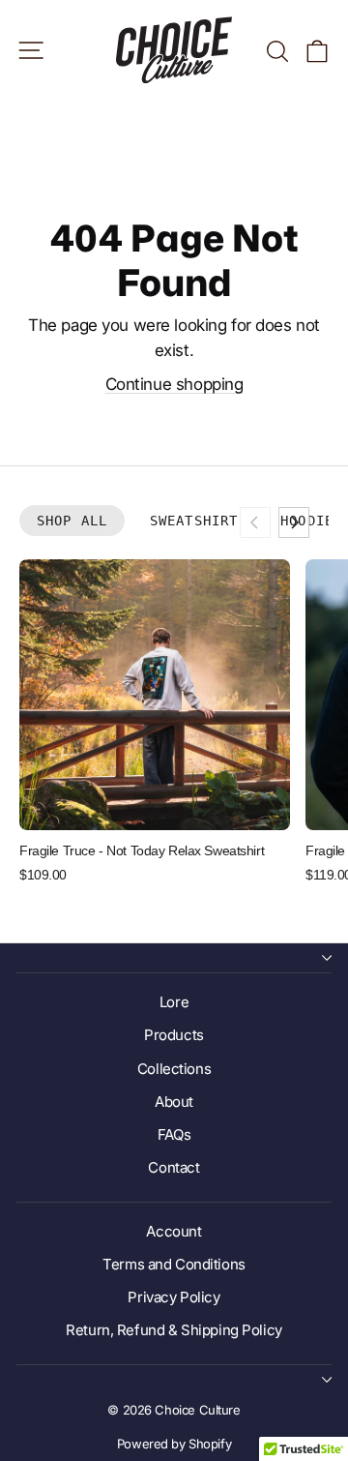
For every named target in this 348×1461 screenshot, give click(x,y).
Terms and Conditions (174, 1264)
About (174, 1101)
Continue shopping (174, 384)
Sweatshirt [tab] (194, 520)
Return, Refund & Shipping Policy (173, 1330)
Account (173, 1231)
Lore (174, 1002)
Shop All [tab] (72, 520)
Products (174, 1035)
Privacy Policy (173, 1297)
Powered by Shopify (174, 1443)
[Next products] (293, 522)
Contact (173, 1167)
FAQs (174, 1134)
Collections (174, 1068)
